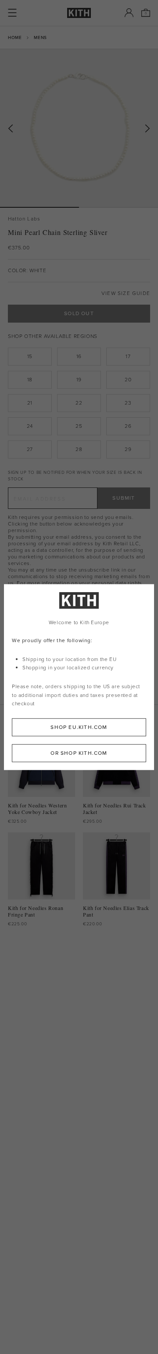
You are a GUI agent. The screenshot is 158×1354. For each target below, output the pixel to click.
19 (79, 380)
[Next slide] (147, 129)
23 (128, 403)
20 (128, 380)
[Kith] (79, 13)
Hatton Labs (24, 219)
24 (30, 426)
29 (128, 449)
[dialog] (79, 677)
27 (30, 449)
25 (78, 426)
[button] (118, 207)
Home (15, 37)
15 (29, 356)
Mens (40, 37)
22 (78, 403)
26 (128, 426)
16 (79, 356)
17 (128, 356)
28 (78, 449)
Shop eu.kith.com (78, 727)
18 (29, 380)
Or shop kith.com (78, 753)
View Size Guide (125, 293)
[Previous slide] (10, 129)
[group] (79, 128)
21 (29, 403)
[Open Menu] (12, 12)
